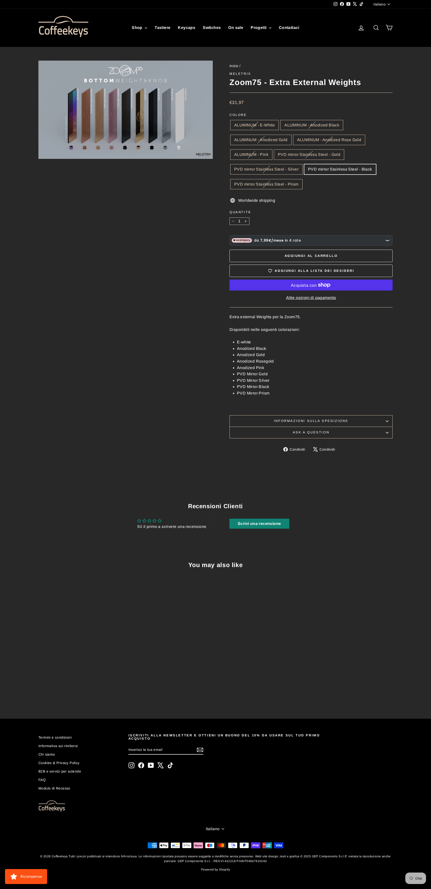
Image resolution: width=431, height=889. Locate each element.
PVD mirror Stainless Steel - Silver (266, 169)
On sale (235, 27)
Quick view (81, 660)
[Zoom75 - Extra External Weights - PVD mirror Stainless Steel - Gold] (87, 689)
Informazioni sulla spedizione (311, 421)
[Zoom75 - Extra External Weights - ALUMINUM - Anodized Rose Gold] (74, 689)
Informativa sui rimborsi (58, 746)
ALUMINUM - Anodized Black (311, 125)
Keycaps (186, 27)
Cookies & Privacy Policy (59, 763)
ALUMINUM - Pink (251, 154)
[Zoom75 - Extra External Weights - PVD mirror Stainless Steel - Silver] (94, 689)
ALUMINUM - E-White (254, 125)
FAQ (42, 780)
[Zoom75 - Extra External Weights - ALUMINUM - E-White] (53, 689)
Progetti (259, 27)
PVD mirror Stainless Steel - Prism (266, 184)
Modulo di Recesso (54, 788)
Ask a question (311, 432)
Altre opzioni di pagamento (311, 298)
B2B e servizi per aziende (59, 771)
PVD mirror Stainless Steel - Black (340, 169)
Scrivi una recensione (259, 523)
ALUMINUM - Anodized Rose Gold (329, 140)
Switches (212, 27)
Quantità (240, 212)
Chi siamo (46, 754)
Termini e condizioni (55, 737)
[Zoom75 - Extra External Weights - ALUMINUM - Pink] (80, 689)
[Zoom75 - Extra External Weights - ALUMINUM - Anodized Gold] (67, 689)
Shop (137, 27)
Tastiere (162, 27)
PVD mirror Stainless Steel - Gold (309, 154)
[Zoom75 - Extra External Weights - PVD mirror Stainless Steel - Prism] (107, 689)
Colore (238, 115)
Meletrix (240, 74)
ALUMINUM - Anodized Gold (261, 140)
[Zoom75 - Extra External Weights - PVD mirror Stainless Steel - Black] (101, 689)
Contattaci (289, 27)
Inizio (233, 66)
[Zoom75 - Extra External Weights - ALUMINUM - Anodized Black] (60, 689)
